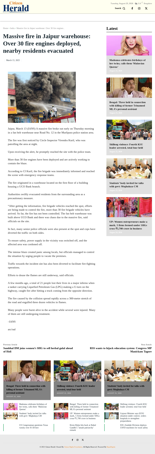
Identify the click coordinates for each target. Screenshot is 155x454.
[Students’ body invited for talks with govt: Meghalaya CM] (129, 168)
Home (5, 28)
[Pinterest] (83, 60)
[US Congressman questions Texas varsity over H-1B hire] (11, 427)
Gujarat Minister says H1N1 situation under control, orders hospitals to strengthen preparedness (133, 417)
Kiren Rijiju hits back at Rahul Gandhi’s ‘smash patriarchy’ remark (83, 427)
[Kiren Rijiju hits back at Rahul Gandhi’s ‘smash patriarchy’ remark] (61, 427)
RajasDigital (111, 447)
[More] (97, 60)
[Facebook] (132, 8)
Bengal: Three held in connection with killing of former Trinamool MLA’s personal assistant (127, 105)
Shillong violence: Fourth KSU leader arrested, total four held (133, 405)
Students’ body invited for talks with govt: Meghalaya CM (32, 414)
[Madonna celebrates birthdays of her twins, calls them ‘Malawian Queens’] (129, 45)
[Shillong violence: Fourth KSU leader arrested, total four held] (129, 130)
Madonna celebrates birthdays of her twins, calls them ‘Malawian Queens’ (127, 63)
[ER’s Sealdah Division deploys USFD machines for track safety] (112, 427)
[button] (121, 8)
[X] (146, 8)
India (12, 28)
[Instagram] (139, 8)
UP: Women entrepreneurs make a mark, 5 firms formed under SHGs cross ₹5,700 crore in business (128, 225)
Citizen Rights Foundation (73, 447)
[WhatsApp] (90, 60)
